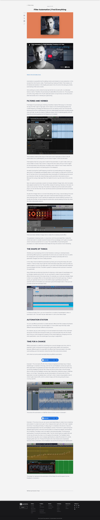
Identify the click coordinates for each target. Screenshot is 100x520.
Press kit (67, 508)
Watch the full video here (34, 74)
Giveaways (50, 508)
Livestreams (50, 505)
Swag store (59, 511)
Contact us (67, 505)
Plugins (58, 509)
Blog (40, 505)
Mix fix (32, 512)
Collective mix (33, 511)
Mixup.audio (42, 511)
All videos (32, 505)
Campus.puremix (42, 512)
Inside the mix (33, 509)
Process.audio (42, 509)
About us (58, 505)
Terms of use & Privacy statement (43, 518)
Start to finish (33, 508)
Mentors (58, 508)
